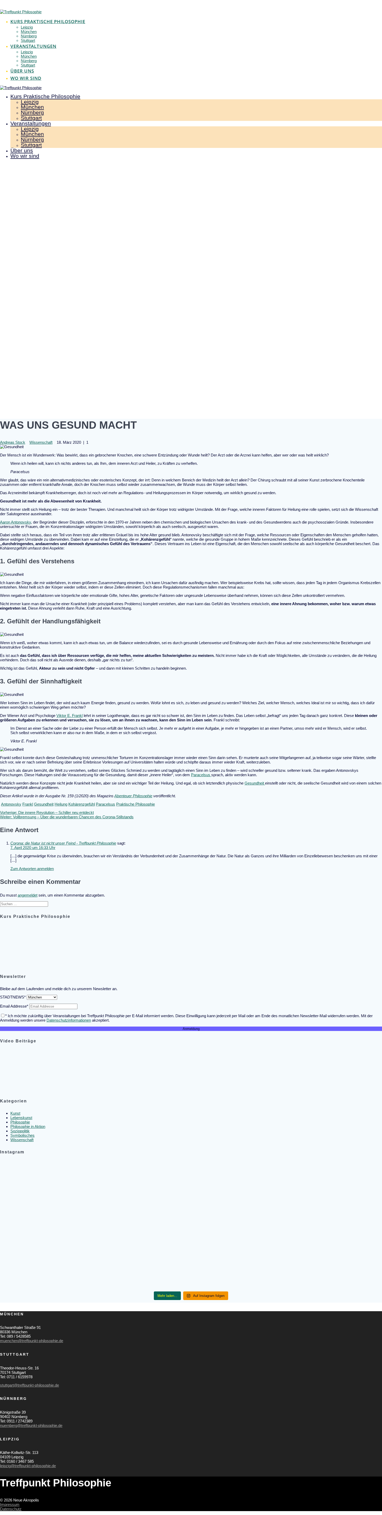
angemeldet (27, 895)
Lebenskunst (21, 1117)
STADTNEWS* (13, 997)
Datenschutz (11, 1509)
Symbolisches (22, 1135)
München (29, 31)
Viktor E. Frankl (69, 715)
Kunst (15, 1113)
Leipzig (27, 27)
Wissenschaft (40, 442)
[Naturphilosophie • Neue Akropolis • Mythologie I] (319, 1181)
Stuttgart (28, 40)
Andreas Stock (12, 442)
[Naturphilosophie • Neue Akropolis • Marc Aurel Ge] (319, 1269)
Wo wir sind (25, 78)
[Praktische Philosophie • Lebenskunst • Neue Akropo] (191, 1172)
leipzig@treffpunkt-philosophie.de (28, 1466)
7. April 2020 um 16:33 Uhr (32, 847)
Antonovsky (11, 804)
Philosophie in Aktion (27, 1126)
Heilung (61, 804)
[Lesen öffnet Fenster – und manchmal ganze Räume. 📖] (63, 1206)
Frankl (27, 804)
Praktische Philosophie (135, 804)
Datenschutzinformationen (69, 1020)
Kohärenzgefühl (81, 804)
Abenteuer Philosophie (133, 796)
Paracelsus (201, 775)
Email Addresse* (14, 1006)
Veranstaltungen (33, 46)
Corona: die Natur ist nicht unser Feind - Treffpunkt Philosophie (63, 843)
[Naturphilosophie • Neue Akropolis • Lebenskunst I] (191, 1266)
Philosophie (20, 1122)
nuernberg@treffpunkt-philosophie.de (31, 1425)
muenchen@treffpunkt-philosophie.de (31, 1340)
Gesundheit (255, 783)
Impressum (9, 1504)
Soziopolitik (20, 1131)
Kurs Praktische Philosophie (47, 21)
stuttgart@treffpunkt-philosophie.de (29, 1385)
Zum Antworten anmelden (32, 868)
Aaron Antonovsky (15, 522)
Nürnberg (29, 36)
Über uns (22, 71)
